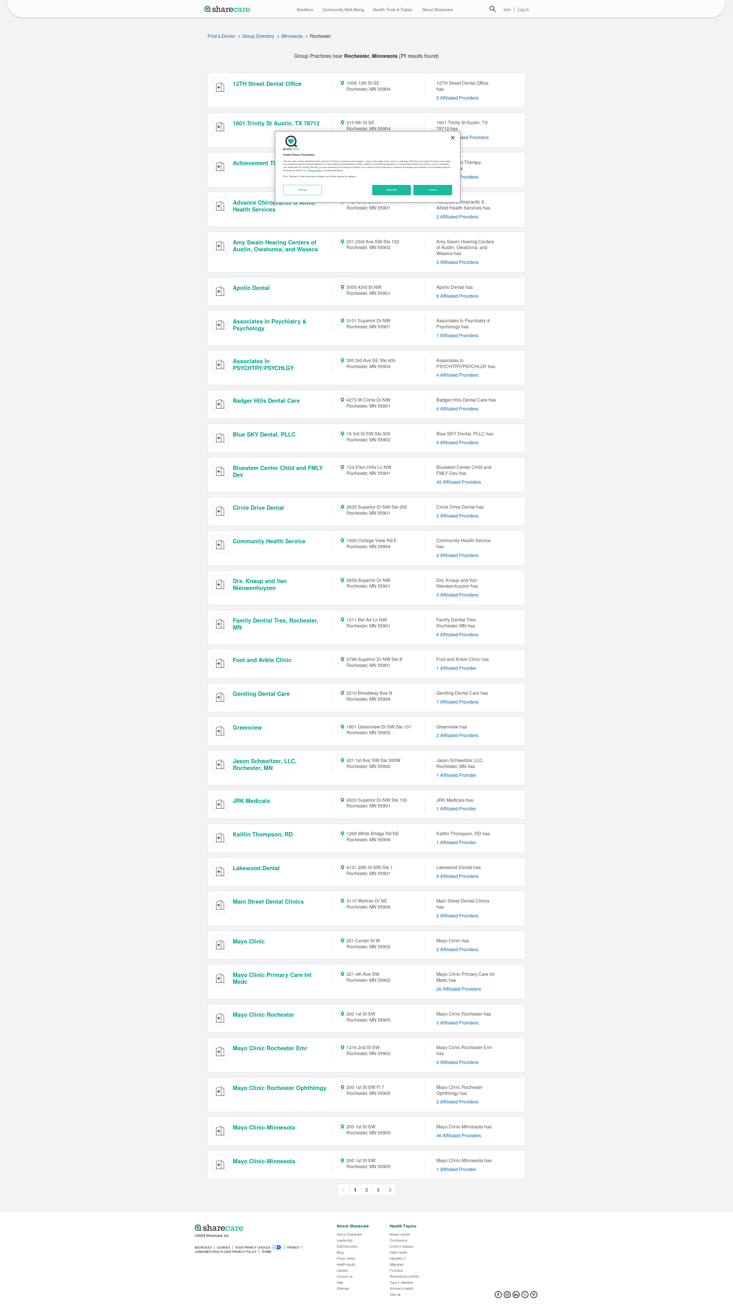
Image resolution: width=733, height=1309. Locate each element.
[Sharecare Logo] (228, 9)
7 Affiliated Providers (457, 335)
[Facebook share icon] (498, 1296)
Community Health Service (269, 541)
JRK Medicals (251, 800)
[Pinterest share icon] (533, 1296)
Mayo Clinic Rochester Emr (270, 1048)
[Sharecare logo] (258, 1227)
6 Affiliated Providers (457, 408)
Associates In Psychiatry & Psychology (269, 324)
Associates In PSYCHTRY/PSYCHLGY (263, 364)
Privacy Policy (315, 170)
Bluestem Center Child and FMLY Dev (278, 471)
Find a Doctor (221, 36)
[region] (368, 167)
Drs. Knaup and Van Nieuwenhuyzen (260, 584)
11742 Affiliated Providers (462, 137)
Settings (302, 189)
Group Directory (258, 36)
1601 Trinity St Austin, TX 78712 (276, 123)
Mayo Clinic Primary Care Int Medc (272, 978)
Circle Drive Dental (258, 507)
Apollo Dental (251, 287)
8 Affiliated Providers (457, 634)
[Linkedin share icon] (516, 1296)
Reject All (392, 189)
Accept (432, 189)
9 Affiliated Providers (457, 296)
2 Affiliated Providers (457, 216)
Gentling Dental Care (261, 693)
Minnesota (292, 36)
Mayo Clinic (249, 941)
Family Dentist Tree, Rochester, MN (275, 623)
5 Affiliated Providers (457, 97)
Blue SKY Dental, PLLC (264, 434)
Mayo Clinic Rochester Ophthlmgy (279, 1087)
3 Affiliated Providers (457, 262)
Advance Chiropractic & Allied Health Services (274, 205)
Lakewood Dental (256, 868)
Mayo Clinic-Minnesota (264, 1127)
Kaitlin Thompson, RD (263, 834)
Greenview (247, 727)
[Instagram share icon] (507, 1296)
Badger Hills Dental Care (266, 400)
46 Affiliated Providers (458, 1135)
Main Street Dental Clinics (268, 901)
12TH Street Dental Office (267, 83)
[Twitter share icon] (525, 1296)
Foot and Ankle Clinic (262, 660)
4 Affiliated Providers (457, 375)
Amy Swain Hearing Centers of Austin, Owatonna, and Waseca (275, 245)
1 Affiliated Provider (456, 668)
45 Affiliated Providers (458, 482)
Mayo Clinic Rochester (263, 1014)
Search (493, 8)
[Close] (452, 137)
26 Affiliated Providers (458, 989)
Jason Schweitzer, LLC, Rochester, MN (265, 764)
